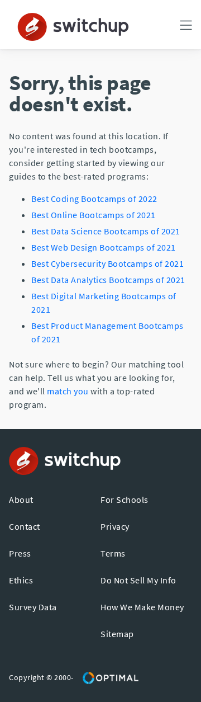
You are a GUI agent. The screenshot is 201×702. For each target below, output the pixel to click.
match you (68, 391)
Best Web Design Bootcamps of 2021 (103, 247)
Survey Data (33, 607)
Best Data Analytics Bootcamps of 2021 (108, 279)
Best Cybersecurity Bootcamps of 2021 (107, 263)
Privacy (115, 526)
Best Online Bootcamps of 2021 (93, 214)
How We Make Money (142, 607)
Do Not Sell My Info (138, 580)
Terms (113, 553)
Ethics (21, 580)
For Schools (124, 499)
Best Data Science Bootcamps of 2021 (105, 231)
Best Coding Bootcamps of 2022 (94, 198)
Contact (24, 526)
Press (20, 553)
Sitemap (117, 633)
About (21, 499)
